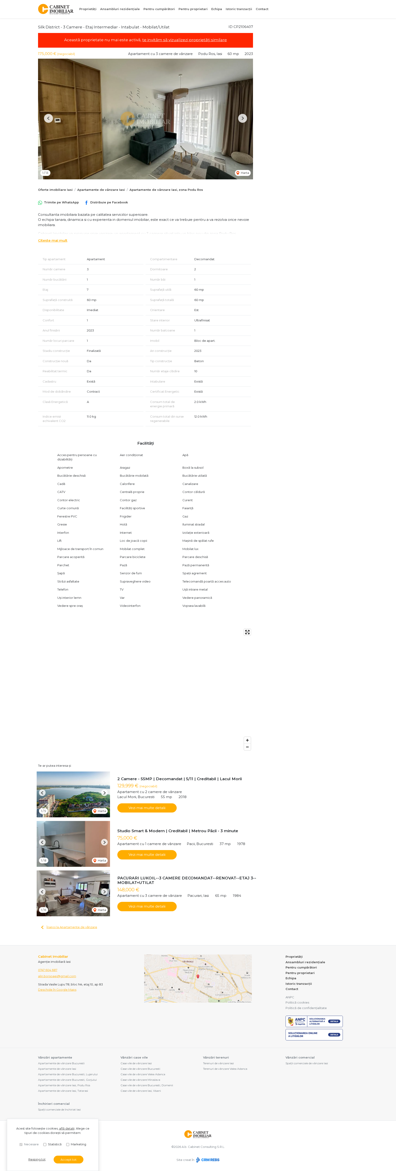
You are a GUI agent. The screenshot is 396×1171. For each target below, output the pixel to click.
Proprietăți (87, 9)
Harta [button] (244, 173)
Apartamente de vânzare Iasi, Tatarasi (63, 1090)
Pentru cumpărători (159, 9)
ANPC (290, 997)
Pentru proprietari (193, 9)
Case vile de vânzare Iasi (136, 1063)
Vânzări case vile (134, 1057)
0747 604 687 (47, 970)
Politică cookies (297, 1002)
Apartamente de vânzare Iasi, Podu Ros (64, 1085)
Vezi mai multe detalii (147, 808)
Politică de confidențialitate (306, 1008)
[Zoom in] (247, 740)
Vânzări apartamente (55, 1057)
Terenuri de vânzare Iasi (218, 1063)
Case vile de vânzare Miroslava (140, 1079)
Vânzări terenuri (216, 1057)
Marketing (78, 1144)
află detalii (66, 1128)
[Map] (145, 689)
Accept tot (68, 1159)
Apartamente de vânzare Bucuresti (61, 1063)
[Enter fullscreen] (247, 632)
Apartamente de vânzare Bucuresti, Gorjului (67, 1079)
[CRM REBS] (207, 1160)
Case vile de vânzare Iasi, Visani (141, 1090)
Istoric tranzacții (239, 9)
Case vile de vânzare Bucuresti (140, 1068)
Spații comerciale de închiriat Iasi (59, 1109)
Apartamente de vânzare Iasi (101, 190)
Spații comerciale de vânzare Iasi (307, 1063)
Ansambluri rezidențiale (120, 9)
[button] (48, 118)
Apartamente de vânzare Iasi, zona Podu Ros (166, 190)
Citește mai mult (52, 240)
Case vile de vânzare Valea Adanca (143, 1074)
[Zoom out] (247, 747)
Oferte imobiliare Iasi (55, 190)
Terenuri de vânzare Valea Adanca (225, 1068)
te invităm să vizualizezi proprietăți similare (184, 40)
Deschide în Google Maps (57, 989)
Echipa (216, 9)
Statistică (55, 1144)
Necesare (31, 1144)
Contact (262, 9)
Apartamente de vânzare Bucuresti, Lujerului (68, 1074)
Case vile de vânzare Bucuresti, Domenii (147, 1085)
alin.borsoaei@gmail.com (57, 976)
